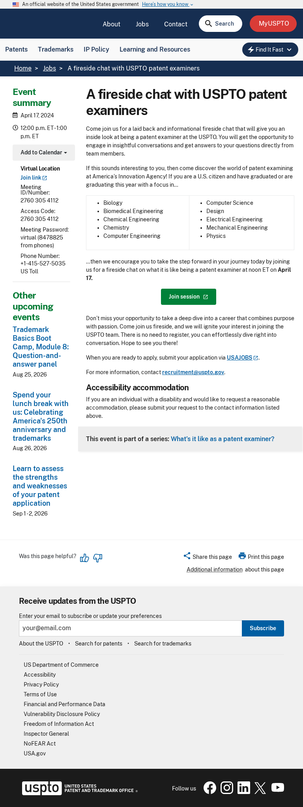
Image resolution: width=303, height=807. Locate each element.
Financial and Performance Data (64, 704)
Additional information (215, 569)
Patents (16, 49)
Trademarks (55, 49)
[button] (207, 558)
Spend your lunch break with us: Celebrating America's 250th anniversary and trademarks (41, 416)
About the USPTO (41, 643)
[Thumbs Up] (85, 558)
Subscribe (263, 628)
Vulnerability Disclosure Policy (62, 714)
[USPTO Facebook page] (208, 792)
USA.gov (35, 753)
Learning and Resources (155, 49)
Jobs (142, 24)
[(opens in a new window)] (225, 792)
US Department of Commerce (61, 665)
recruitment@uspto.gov (193, 372)
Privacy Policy (41, 684)
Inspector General (46, 734)
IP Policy (96, 49)
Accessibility (40, 675)
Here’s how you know (168, 4)
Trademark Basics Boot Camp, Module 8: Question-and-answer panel (41, 346)
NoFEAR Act (40, 743)
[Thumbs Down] (97, 558)
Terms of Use (40, 694)
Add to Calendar (42, 153)
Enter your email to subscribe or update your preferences (90, 616)
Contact (175, 24)
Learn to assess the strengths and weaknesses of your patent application (40, 485)
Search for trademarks (162, 643)
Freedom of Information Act (59, 724)
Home (23, 68)
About (111, 24)
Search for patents (98, 643)
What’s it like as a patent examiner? (222, 438)
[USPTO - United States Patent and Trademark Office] (78, 793)
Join (31, 177)
